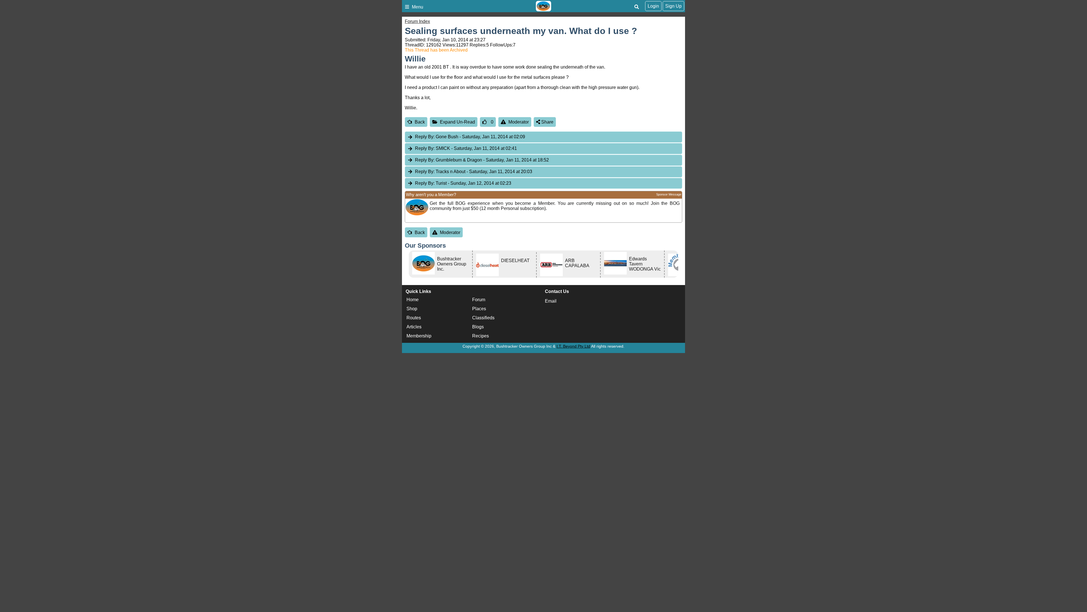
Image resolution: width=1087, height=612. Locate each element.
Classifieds (483, 317)
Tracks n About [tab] (473, 171)
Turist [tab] (463, 183)
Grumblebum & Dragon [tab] (482, 160)
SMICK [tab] (466, 148)
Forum (478, 299)
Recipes (480, 335)
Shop (411, 308)
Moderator (518, 122)
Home (412, 299)
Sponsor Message (668, 194)
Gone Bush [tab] (470, 136)
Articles (413, 326)
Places (479, 308)
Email (551, 301)
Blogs (478, 326)
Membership (418, 335)
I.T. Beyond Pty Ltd (573, 346)
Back (420, 122)
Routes (413, 317)
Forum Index (417, 21)
